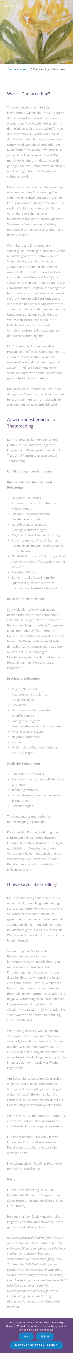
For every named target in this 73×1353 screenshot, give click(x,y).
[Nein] (68, 1335)
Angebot (24, 69)
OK (26, 1336)
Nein (45, 1336)
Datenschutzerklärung (36, 1345)
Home (12, 69)
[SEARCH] (66, 5)
